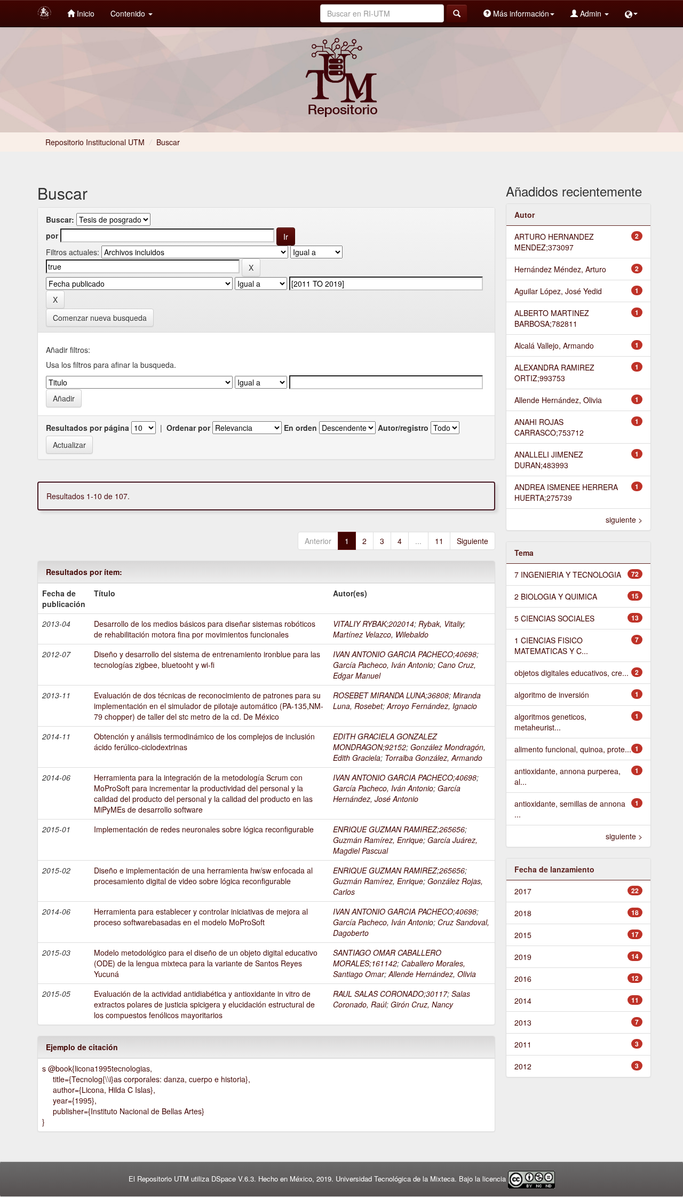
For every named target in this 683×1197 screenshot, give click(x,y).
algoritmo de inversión (551, 694)
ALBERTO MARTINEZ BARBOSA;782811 (551, 318)
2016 (522, 978)
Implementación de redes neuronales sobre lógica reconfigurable (204, 829)
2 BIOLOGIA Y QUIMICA (555, 596)
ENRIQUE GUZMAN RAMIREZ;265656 (399, 829)
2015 (522, 935)
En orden (300, 427)
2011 (522, 1044)
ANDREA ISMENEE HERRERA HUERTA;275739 (566, 492)
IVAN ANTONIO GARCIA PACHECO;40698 (404, 654)
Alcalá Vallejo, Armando (554, 345)
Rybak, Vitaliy (440, 623)
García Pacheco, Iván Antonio (383, 664)
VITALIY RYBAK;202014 (373, 623)
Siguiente (472, 541)
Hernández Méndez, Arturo (560, 269)
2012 (522, 1066)
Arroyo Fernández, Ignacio (432, 705)
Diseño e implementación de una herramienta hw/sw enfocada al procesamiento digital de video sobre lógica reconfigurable (203, 875)
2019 (522, 956)
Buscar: (60, 219)
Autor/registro (403, 427)
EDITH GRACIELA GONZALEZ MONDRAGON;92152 (385, 741)
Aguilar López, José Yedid (558, 291)
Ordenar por (188, 427)
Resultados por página (87, 427)
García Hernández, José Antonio (396, 793)
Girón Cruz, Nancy (422, 1004)
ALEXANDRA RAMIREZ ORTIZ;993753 (554, 372)
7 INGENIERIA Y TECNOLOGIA (567, 574)
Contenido (128, 13)
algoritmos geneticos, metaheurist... (550, 722)
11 (439, 541)
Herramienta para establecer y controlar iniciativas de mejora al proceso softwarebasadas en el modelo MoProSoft (201, 916)
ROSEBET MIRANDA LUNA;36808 (391, 695)
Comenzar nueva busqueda (100, 317)
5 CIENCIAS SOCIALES (554, 618)
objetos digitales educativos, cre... (571, 672)
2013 (522, 1022)
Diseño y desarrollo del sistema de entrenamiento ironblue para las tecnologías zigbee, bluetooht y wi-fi (207, 659)
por (52, 235)
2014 (522, 1000)
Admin (590, 13)
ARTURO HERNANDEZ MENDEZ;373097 (554, 242)
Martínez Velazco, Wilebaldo (380, 634)
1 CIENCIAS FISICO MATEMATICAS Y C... (551, 645)
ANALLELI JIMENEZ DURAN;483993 (548, 459)
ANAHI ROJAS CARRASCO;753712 (549, 427)
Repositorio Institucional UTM (95, 142)
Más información (520, 13)
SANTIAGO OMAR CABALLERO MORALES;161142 (387, 957)
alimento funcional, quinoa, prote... (572, 749)
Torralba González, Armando (433, 757)
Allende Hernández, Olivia (432, 973)
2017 (522, 891)
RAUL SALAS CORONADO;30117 (390, 993)
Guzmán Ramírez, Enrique (378, 839)
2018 (522, 913)
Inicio (84, 13)
